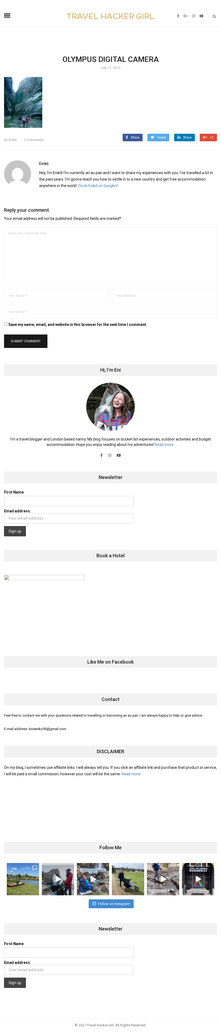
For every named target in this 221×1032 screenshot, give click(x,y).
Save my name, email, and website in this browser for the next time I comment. (77, 324)
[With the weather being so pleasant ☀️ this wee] (23, 879)
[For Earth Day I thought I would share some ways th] (93, 879)
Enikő (10, 140)
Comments (34, 140)
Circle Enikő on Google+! (98, 186)
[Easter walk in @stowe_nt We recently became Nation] (128, 879)
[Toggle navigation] (7, 15)
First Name (14, 492)
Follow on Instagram (114, 904)
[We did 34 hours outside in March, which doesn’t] (163, 879)
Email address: (17, 511)
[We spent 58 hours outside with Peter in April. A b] (58, 879)
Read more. (164, 444)
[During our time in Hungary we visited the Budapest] (198, 879)
